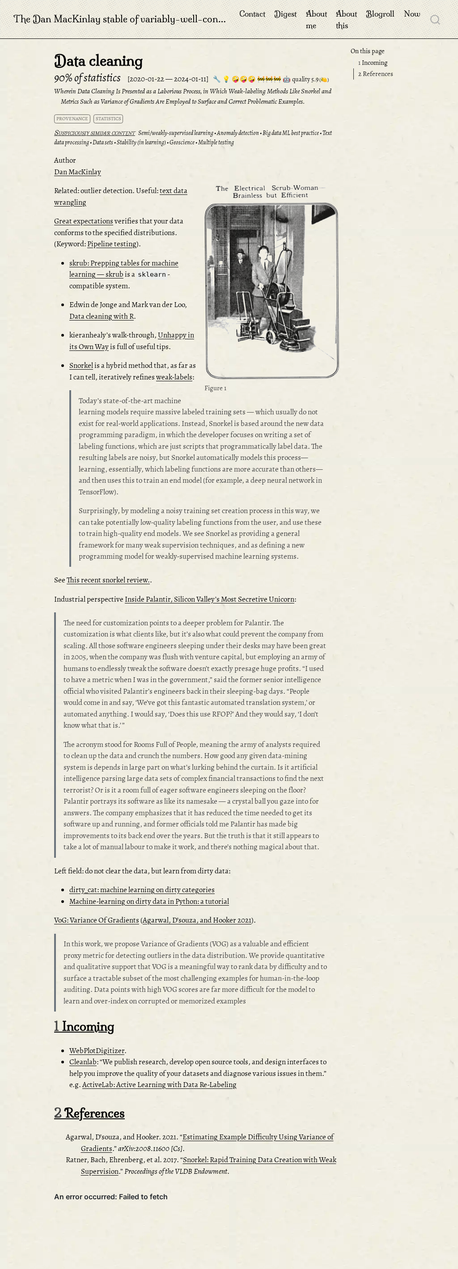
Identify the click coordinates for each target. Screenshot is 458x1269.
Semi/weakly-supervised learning (175, 133)
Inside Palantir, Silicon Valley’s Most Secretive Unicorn (209, 599)
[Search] (435, 19)
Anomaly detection (238, 133)
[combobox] (436, 19)
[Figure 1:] (271, 283)
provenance (72, 118)
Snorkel (81, 365)
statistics (108, 118)
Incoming (372, 62)
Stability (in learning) (141, 142)
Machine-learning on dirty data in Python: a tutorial (149, 901)
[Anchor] (331, 193)
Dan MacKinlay (77, 172)
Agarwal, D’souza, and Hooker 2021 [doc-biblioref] (197, 920)
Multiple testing (216, 142)
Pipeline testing (111, 244)
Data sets (103, 142)
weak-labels (174, 377)
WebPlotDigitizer (96, 1051)
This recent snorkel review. (108, 580)
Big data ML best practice (291, 133)
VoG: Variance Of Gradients (96, 920)
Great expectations (83, 221)
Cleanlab (83, 1062)
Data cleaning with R (101, 316)
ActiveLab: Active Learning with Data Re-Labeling (159, 1084)
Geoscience (182, 142)
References (375, 73)
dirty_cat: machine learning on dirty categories (142, 890)
